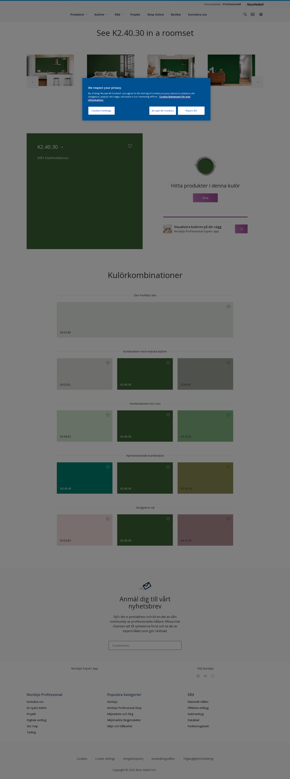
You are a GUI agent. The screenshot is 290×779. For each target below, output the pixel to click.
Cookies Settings (101, 110)
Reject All (191, 110)
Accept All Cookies (163, 110)
